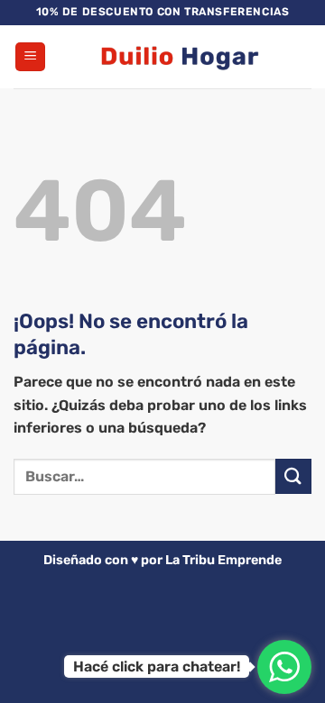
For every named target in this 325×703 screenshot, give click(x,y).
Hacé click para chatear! (156, 666)
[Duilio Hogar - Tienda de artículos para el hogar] (179, 56)
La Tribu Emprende (223, 560)
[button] (30, 57)
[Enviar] (293, 476)
